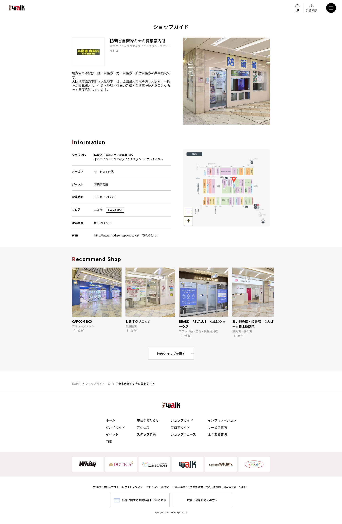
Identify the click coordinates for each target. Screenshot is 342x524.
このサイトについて (130, 487)
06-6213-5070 (103, 223)
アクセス (143, 427)
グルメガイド (115, 427)
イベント (112, 434)
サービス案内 (217, 427)
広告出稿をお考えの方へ (202, 500)
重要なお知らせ (148, 420)
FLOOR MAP (115, 209)
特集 (109, 441)
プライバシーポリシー (158, 487)
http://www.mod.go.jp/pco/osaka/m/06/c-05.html (126, 235)
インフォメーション (222, 420)
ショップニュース (183, 434)
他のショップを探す (171, 353)
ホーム (110, 420)
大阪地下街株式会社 (104, 487)
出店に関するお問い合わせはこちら (144, 500)
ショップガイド (182, 420)
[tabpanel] (226, 81)
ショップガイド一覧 (97, 384)
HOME (76, 384)
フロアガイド (180, 427)
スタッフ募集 (146, 434)
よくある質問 (217, 434)
